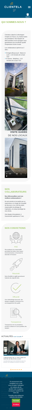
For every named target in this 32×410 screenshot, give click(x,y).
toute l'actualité (17, 336)
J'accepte (16, 400)
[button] (10, 369)
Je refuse (16, 404)
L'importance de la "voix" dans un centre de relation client (14, 358)
